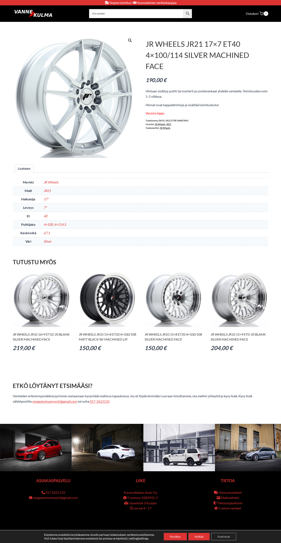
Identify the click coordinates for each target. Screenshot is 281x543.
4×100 (48, 224)
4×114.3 (60, 224)
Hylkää (199, 536)
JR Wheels (160, 124)
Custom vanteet (229, 508)
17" (46, 199)
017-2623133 (99, 401)
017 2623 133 (55, 492)
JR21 (168, 124)
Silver (47, 241)
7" (45, 207)
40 (45, 216)
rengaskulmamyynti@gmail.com (54, 401)
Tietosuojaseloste (229, 503)
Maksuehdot (230, 498)
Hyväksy (175, 536)
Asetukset (223, 536)
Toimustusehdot (230, 492)
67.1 (47, 233)
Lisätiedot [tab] (24, 168)
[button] (130, 40)
